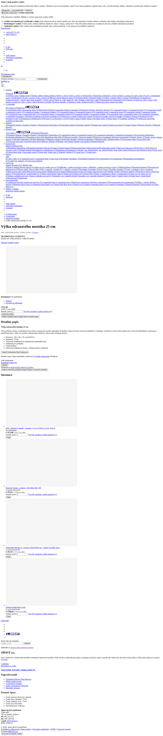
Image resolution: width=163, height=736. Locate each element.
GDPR (53, 729)
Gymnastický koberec (14, 684)
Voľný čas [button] (9, 163)
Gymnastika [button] (10, 104)
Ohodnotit (54, 356)
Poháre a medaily (12, 189)
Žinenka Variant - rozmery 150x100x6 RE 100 (23, 488)
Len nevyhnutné (17, 10)
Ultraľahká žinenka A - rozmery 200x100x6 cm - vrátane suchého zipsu (33, 548)
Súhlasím (28, 10)
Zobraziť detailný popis (10, 243)
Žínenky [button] (9, 123)
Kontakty (9, 60)
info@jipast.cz (12, 721)
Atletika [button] (9, 90)
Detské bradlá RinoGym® (16, 607)
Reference (10, 191)
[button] (2, 66)
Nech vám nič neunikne (10, 641)
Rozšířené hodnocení (9, 363)
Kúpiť (8, 437)
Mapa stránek (26, 729)
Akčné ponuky (19, 191)
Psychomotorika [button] (12, 180)
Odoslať (4, 365)
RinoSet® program (13, 688)
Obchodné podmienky (14, 58)
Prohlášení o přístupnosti (10, 729)
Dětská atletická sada (13, 681)
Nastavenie (6, 10)
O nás (8, 47)
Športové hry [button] (11, 144)
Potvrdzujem (6, 28)
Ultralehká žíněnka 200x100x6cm (18, 679)
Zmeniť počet (6, 311)
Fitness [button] (8, 154)
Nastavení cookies (64, 729)
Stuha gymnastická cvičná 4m (17, 686)
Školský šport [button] (11, 129)
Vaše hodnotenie (7, 360)
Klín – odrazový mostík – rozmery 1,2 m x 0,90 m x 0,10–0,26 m (30, 428)
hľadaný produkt (7, 79)
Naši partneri (10, 55)
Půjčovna (9, 49)
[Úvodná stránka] (8, 74)
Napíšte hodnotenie (42, 356)
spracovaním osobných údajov (22, 367)
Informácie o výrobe (8, 666)
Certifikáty (5, 664)
